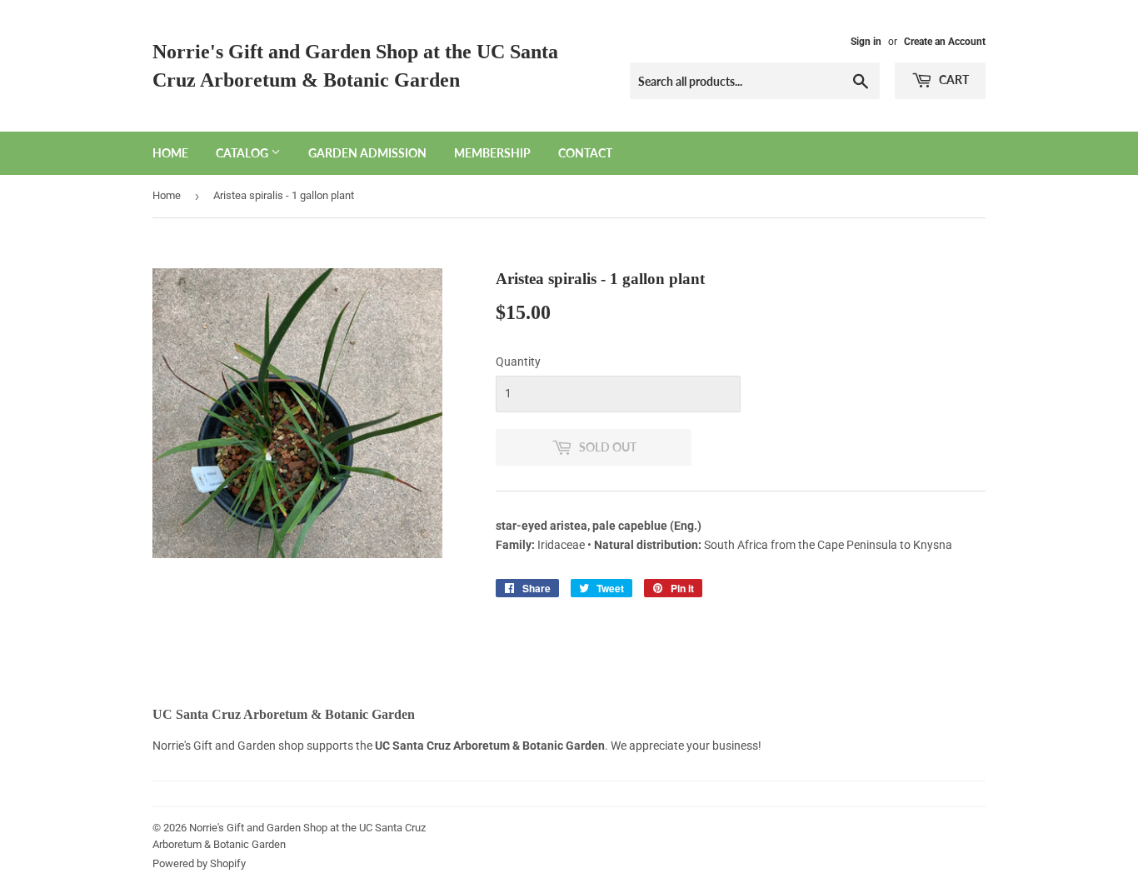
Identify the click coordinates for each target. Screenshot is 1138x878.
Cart (952, 79)
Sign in (866, 41)
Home (170, 153)
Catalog (243, 153)
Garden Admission (367, 153)
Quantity (518, 361)
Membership (492, 153)
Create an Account (945, 41)
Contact (585, 153)
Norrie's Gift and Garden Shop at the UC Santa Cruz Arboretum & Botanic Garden (355, 65)
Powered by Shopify (199, 863)
